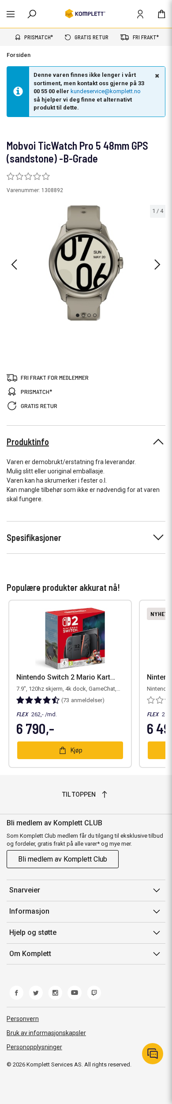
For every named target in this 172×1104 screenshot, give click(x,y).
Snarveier (24, 890)
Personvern (23, 1018)
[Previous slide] (14, 264)
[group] (86, 263)
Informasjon (29, 911)
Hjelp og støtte (32, 932)
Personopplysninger (34, 1047)
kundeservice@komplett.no (106, 91)
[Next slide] (157, 264)
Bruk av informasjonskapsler (46, 1032)
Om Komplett (30, 953)
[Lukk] (156, 75)
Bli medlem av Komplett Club (62, 859)
